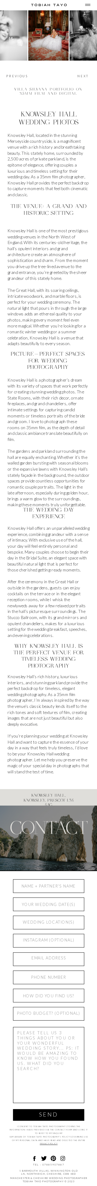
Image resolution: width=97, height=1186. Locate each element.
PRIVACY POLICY (49, 1143)
